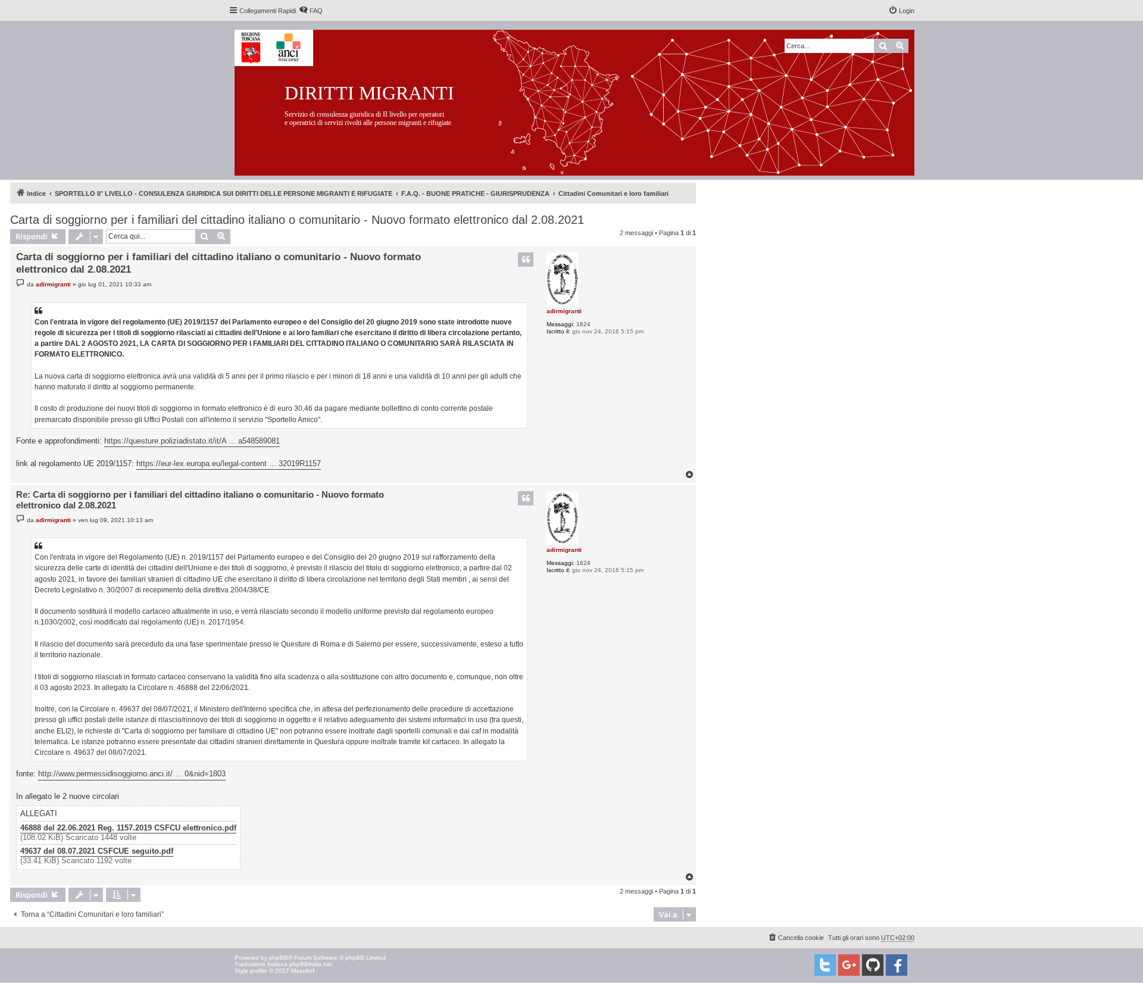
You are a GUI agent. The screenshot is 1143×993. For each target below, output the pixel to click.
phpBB (278, 957)
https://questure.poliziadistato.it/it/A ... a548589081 (192, 440)
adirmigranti (564, 311)
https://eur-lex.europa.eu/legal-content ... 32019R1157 (228, 463)
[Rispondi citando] (525, 259)
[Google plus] (849, 965)
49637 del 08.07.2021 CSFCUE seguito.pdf (96, 851)
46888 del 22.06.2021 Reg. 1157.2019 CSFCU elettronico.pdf (128, 828)
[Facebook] (896, 965)
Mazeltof (302, 970)
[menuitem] (311, 11)
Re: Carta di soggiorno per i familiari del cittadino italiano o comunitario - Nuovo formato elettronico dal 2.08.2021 (200, 500)
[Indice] (584, 100)
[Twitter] (825, 965)
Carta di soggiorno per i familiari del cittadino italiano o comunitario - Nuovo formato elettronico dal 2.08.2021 (297, 219)
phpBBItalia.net (310, 964)
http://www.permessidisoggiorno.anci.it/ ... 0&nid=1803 (132, 773)
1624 (583, 324)
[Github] (872, 965)
